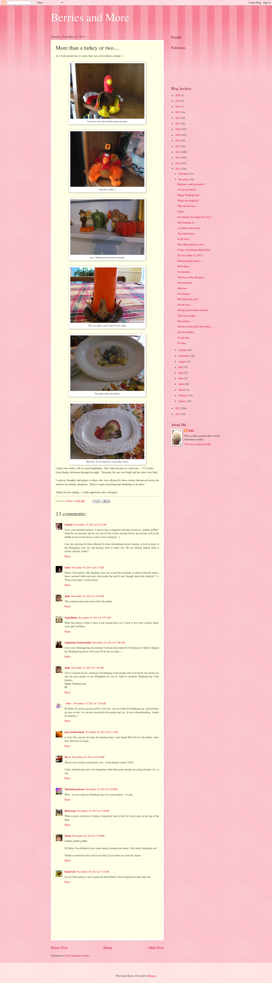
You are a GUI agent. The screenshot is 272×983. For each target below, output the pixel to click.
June (181, 372)
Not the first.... (184, 304)
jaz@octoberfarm (74, 732)
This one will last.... (187, 206)
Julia (67, 596)
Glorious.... (183, 288)
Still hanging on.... (186, 222)
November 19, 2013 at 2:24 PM (93, 811)
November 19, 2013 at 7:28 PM (88, 835)
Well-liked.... (184, 266)
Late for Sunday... (186, 332)
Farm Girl (70, 872)
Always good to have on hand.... (193, 310)
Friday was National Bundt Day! (194, 249)
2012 (178, 408)
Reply (68, 556)
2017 (178, 146)
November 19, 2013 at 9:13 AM (101, 732)
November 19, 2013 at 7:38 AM (89, 703)
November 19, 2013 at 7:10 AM (87, 667)
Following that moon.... (189, 261)
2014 (178, 163)
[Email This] (94, 501)
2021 (178, 123)
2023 (178, 112)
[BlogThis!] (98, 501)
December (183, 173)
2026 (178, 95)
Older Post (156, 947)
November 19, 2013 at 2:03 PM (101, 789)
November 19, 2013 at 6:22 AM (90, 524)
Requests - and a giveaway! (191, 184)
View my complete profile (197, 444)
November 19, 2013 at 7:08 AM (109, 642)
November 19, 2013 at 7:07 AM (87, 596)
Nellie (191, 431)
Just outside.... (184, 321)
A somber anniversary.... (189, 228)
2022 (178, 118)
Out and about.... (185, 282)
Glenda (69, 524)
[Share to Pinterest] (108, 501)
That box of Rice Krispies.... (191, 277)
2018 (178, 140)
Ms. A (68, 757)
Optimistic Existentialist (78, 642)
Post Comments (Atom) (77, 955)
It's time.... (182, 343)
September (184, 355)
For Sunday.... (184, 293)
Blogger (152, 975)
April (181, 384)
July (180, 367)
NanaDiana (71, 617)
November (184, 179)
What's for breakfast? (188, 200)
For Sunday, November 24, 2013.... (195, 217)
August (182, 361)
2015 (178, 157)
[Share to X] (101, 501)
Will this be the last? (187, 299)
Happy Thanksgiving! (188, 195)
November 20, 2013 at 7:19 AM (93, 871)
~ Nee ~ (68, 703)
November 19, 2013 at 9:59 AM (88, 757)
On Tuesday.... (184, 271)
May (181, 378)
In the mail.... (184, 239)
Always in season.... (187, 189)
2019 (178, 135)
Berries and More (90, 17)
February (183, 395)
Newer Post (59, 947)
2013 (178, 168)
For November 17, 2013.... (190, 255)
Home (107, 947)
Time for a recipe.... (187, 315)
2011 (178, 414)
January (182, 401)
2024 (178, 106)
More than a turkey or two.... (191, 244)
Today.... (181, 211)
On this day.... (184, 337)
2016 (178, 152)
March (182, 389)
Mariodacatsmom (74, 789)
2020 (178, 129)
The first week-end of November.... (195, 326)
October (182, 350)
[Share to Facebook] (105, 501)
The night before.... (187, 233)
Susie (67, 567)
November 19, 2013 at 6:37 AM (87, 567)
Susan (68, 836)
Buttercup (70, 811)
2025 (178, 101)
